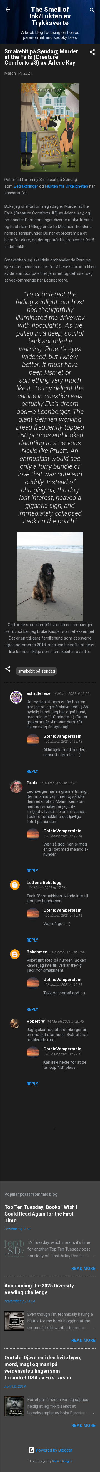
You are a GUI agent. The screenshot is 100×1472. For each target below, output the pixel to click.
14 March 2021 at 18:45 (68, 952)
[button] (92, 53)
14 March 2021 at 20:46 (65, 1021)
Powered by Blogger (53, 1450)
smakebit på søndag (36, 671)
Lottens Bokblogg (44, 882)
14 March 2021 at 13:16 (58, 783)
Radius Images (62, 1461)
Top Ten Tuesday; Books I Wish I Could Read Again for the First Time (40, 1213)
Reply (32, 771)
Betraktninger (26, 186)
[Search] (92, 11)
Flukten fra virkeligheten (66, 186)
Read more (83, 1268)
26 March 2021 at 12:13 (64, 741)
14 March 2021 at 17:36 (47, 888)
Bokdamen (37, 951)
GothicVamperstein (62, 736)
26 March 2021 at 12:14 (64, 836)
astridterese (39, 693)
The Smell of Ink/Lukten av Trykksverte (50, 16)
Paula (32, 782)
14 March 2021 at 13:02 (71, 694)
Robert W (36, 1021)
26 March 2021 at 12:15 (64, 985)
